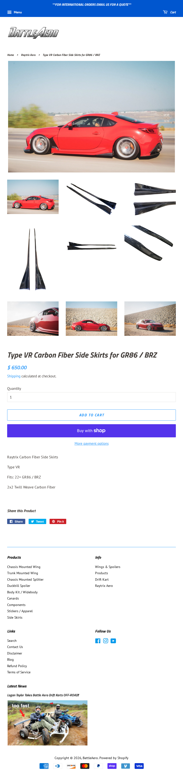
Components (16, 605)
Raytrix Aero (28, 55)
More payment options (92, 443)
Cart (172, 12)
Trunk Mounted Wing (22, 573)
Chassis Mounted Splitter (25, 579)
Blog (10, 659)
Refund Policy (17, 666)
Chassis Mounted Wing (24, 567)
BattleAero (90, 758)
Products (101, 573)
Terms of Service (18, 672)
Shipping (13, 376)
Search (12, 640)
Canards (13, 598)
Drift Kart (102, 579)
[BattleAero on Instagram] (105, 642)
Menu (17, 12)
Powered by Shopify (113, 758)
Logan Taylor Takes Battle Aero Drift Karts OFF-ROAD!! (43, 695)
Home (10, 55)
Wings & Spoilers (107, 567)
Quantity (14, 388)
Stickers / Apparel (20, 611)
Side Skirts (14, 617)
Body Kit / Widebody (22, 592)
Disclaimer (14, 653)
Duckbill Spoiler (18, 586)
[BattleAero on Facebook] (98, 642)
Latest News (16, 686)
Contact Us (15, 647)
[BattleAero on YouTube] (113, 642)
